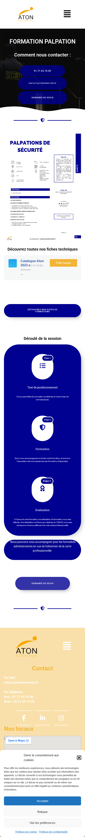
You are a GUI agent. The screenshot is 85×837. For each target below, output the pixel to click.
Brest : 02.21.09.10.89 (19, 701)
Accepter (42, 801)
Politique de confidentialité (53, 831)
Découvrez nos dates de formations (43, 310)
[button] (79, 758)
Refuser (42, 812)
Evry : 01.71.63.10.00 (18, 697)
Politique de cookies (26, 831)
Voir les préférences (42, 822)
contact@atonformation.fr (21, 682)
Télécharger (63, 262)
